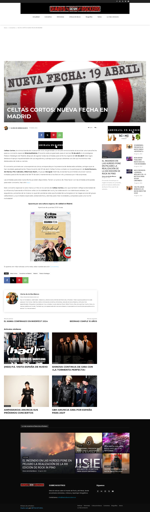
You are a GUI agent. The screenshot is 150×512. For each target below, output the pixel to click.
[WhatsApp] (60, 135)
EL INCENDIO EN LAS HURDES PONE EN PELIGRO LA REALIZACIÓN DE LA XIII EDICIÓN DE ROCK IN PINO (111, 167)
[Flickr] (101, 491)
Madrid (35, 273)
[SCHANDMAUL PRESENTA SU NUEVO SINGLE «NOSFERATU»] (129, 146)
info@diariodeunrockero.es (67, 497)
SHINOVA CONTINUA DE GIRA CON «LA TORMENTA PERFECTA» (72, 368)
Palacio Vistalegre (44, 273)
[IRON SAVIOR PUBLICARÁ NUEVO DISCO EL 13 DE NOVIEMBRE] (129, 159)
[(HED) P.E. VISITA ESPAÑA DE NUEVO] (26, 348)
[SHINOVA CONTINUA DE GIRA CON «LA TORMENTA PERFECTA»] (74, 348)
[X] (123, 1)
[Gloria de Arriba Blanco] (6, 128)
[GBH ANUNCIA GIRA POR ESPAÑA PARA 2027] (74, 391)
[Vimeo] (125, 1)
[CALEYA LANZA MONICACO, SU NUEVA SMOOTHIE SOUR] (129, 188)
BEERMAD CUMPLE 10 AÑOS (83, 321)
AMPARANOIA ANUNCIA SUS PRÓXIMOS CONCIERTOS (21, 411)
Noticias (105, 157)
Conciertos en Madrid (25, 273)
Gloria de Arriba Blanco (19, 128)
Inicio (5, 28)
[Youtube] (128, 1)
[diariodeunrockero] (75, 9)
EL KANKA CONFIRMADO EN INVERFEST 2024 (26, 321)
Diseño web (24, 508)
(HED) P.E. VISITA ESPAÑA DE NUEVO (26, 366)
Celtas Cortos (13, 273)
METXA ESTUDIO (37, 508)
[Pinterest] (54, 135)
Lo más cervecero (110, 466)
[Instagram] (120, 1)
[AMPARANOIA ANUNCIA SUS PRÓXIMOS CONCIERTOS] (26, 391)
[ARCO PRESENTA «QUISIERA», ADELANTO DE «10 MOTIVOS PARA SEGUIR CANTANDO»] (129, 171)
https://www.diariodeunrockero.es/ (29, 297)
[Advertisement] (75, 45)
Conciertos (12, 28)
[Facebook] (117, 1)
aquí (28, 182)
